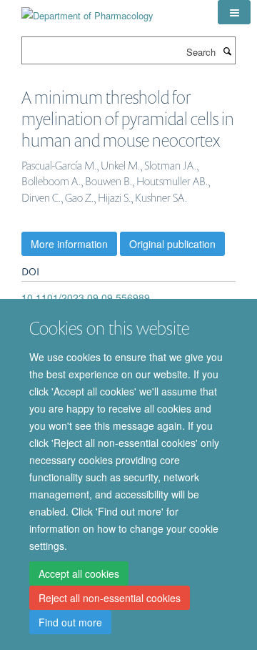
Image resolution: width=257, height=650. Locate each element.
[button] (234, 12)
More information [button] (69, 244)
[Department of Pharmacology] (87, 10)
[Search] (227, 51)
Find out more (70, 622)
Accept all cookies (79, 573)
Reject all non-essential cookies (110, 598)
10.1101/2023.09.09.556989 (85, 297)
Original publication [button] (172, 244)
